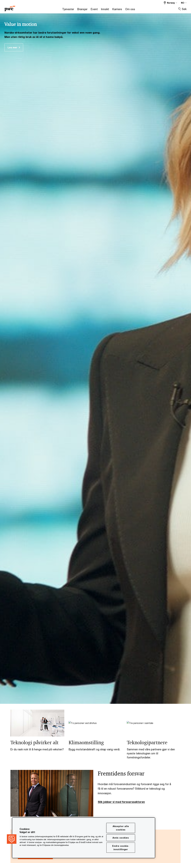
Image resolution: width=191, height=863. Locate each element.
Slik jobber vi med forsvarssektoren (121, 801)
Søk (184, 9)
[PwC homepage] (9, 7)
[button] (11, 839)
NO (182, 2)
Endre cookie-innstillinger (120, 848)
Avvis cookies (121, 837)
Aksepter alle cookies (121, 828)
